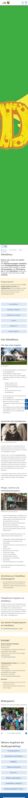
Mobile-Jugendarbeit (13, 778)
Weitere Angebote (13, 331)
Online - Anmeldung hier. (10, 615)
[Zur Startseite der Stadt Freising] (6, 2)
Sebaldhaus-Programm (13, 309)
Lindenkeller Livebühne (13, 783)
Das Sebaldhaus (13, 304)
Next (26, 733)
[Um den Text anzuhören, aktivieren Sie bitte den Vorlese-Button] (4, 246)
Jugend (20, 250)
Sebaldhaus (3, 251)
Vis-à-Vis (13, 772)
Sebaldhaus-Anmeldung (13, 315)
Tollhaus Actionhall (13, 767)
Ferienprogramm (13, 751)
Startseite (4, 250)
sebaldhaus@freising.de (9, 657)
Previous (2, 733)
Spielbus (13, 762)
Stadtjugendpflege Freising (13, 789)
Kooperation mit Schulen (13, 756)
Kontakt (13, 320)
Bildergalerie (13, 326)
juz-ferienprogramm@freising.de (11, 676)
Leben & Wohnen (13, 250)
